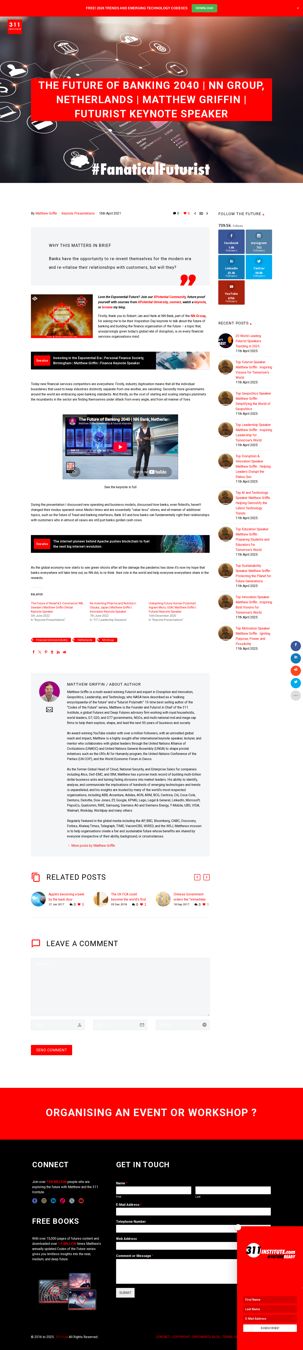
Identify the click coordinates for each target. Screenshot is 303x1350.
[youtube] (81, 1200)
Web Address (126, 1239)
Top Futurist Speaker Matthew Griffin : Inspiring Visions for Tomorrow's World (254, 370)
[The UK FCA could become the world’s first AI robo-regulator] (102, 899)
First (118, 1196)
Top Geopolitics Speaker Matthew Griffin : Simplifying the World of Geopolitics (253, 401)
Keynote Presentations (78, 213)
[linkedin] (53, 1200)
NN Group (198, 316)
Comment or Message (134, 1256)
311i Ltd (62, 1337)
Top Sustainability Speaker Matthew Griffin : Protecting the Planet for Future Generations (253, 573)
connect (175, 302)
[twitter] (71, 1200)
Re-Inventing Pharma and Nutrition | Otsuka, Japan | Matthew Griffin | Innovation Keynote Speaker (113, 607)
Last (198, 1196)
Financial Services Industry (52, 639)
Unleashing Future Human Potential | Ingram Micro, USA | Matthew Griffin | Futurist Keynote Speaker (172, 607)
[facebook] (34, 1200)
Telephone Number (131, 1222)
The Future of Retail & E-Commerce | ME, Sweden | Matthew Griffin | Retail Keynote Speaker (57, 607)
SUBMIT (125, 1293)
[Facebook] (33, 652)
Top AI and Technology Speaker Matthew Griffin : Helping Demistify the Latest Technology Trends (253, 503)
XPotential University (153, 302)
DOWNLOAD (204, 8)
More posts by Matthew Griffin (93, 846)
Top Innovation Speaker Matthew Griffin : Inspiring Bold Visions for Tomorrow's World (254, 604)
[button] (197, 877)
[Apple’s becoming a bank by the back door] (40, 899)
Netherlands (85, 639)
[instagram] (44, 1200)
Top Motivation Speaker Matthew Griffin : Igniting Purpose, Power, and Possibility (253, 636)
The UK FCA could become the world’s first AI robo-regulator (128, 899)
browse (107, 307)
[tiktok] (62, 1200)
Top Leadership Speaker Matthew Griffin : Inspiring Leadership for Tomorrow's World (254, 432)
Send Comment (51, 1050)
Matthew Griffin (46, 213)
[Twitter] (39, 652)
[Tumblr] (52, 652)
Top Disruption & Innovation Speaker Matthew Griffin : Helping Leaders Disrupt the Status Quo (253, 466)
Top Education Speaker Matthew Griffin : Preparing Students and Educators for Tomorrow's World (252, 539)
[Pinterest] (46, 652)
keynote (200, 302)
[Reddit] (64, 652)
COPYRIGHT (181, 1337)
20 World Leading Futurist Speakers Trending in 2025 (248, 341)
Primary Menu (291, 27)
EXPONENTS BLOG (206, 1337)
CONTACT (163, 1337)
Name (121, 1183)
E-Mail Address (129, 1205)
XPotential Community (170, 297)
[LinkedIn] (58, 652)
